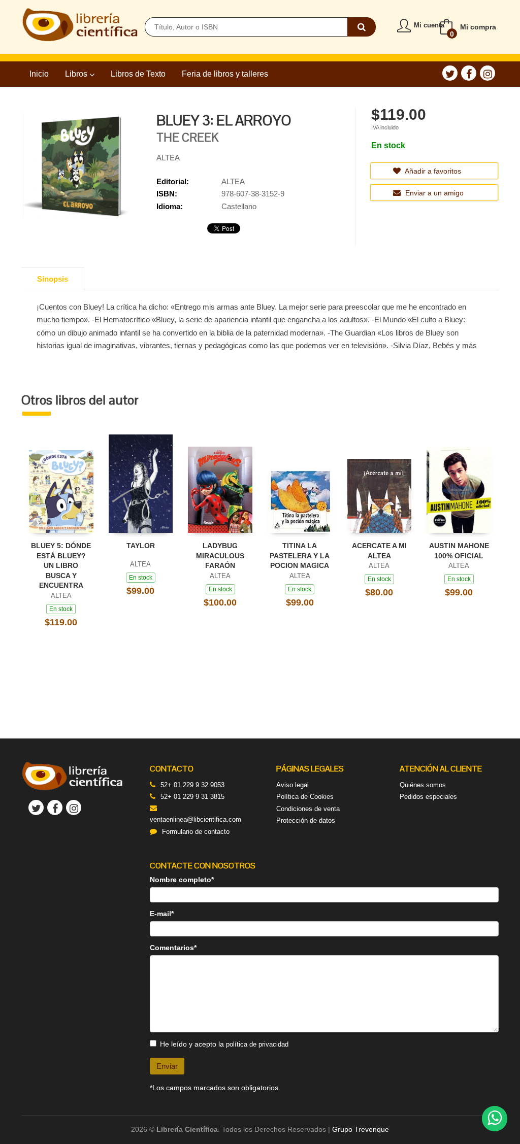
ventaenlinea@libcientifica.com (195, 819)
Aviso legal (292, 785)
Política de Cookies (305, 796)
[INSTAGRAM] (487, 73)
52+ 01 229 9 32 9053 (192, 785)
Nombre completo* (182, 879)
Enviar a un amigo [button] (433, 193)
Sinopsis (52, 279)
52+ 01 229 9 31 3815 (192, 796)
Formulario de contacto (196, 831)
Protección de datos (305, 820)
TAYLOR (140, 546)
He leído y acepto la (224, 1044)
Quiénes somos (423, 785)
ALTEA (168, 157)
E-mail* (162, 913)
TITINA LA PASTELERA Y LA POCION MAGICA (300, 555)
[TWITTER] (450, 73)
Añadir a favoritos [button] (432, 171)
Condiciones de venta (308, 809)
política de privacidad (257, 1044)
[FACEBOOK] (468, 73)
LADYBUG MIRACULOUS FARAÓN (220, 555)
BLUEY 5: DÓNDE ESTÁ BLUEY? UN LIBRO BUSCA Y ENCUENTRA (61, 565)
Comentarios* (173, 947)
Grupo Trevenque (360, 1129)
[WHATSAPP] (494, 1118)
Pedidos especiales (428, 796)
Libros (77, 74)
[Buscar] (361, 27)
